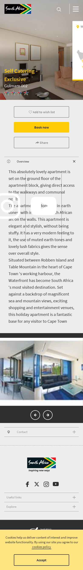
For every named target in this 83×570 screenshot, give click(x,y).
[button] (35, 415)
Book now (41, 127)
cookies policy (41, 547)
